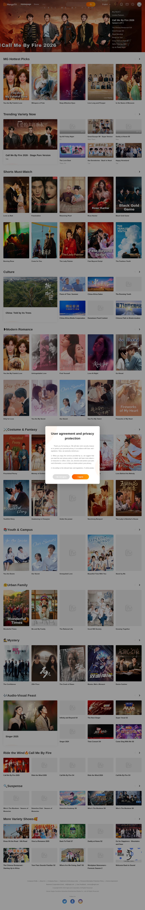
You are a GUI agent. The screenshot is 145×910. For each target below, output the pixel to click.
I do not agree (61, 477)
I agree (80, 477)
